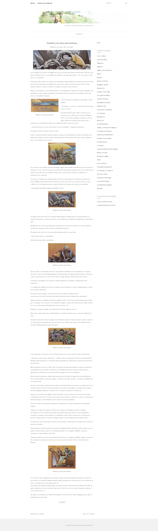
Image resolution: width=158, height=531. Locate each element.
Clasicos (62, 502)
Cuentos (79, 34)
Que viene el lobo (102, 174)
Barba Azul (100, 120)
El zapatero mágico (103, 156)
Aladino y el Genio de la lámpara (106, 127)
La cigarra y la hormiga (104, 138)
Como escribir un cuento (104, 201)
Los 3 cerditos (101, 56)
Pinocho (99, 77)
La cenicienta (101, 113)
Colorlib (77, 525)
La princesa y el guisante (104, 109)
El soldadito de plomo (103, 102)
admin (71, 47)
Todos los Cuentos (44, 3)
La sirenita (100, 145)
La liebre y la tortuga (103, 92)
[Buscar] (126, 3)
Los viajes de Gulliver (103, 95)
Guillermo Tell (101, 106)
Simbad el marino (37, 514)
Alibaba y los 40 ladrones (104, 70)
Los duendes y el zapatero (105, 170)
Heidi (98, 160)
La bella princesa (102, 142)
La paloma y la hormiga (104, 177)
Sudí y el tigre (88, 514)
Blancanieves (101, 117)
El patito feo (101, 88)
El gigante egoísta (102, 84)
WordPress (90, 525)
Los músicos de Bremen (104, 131)
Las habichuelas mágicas (104, 185)
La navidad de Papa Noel (104, 167)
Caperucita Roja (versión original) (107, 149)
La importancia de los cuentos (106, 205)
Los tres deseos (102, 163)
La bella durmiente (102, 124)
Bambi (99, 74)
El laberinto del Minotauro (105, 135)
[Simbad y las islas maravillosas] (62, 59)
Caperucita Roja (102, 59)
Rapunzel (100, 67)
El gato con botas (102, 81)
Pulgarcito (100, 63)
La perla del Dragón (103, 181)
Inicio (33, 3)
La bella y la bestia (102, 99)
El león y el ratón (102, 152)
